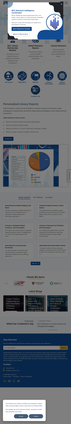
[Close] (61, 4)
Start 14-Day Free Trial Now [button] (21, 29)
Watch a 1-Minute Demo (20, 34)
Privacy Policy (38, 406)
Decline (36, 416)
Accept (21, 416)
